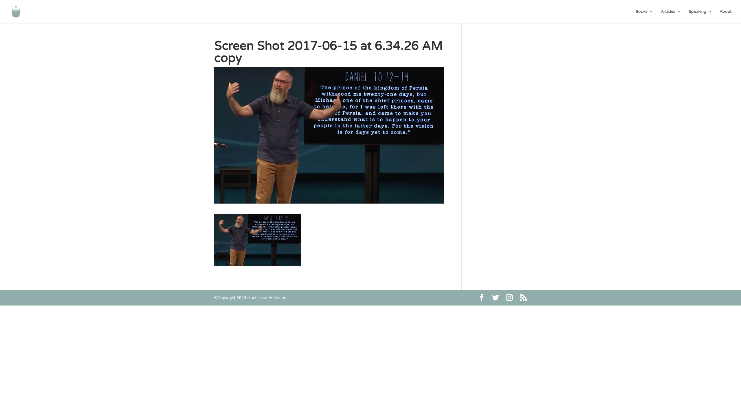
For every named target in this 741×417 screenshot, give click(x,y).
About (726, 12)
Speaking (697, 12)
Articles (668, 12)
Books (641, 12)
